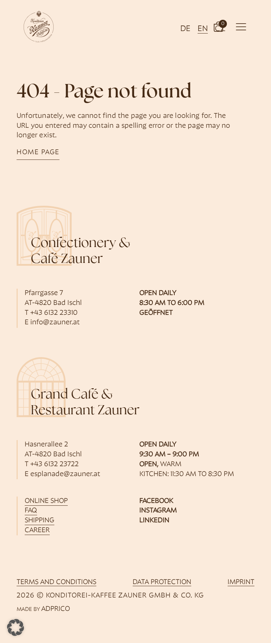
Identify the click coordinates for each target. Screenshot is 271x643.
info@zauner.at (55, 322)
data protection (162, 582)
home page (38, 152)
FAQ (31, 510)
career (37, 530)
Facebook (156, 501)
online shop (46, 501)
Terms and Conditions (56, 582)
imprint (241, 582)
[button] (218, 26)
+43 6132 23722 (54, 464)
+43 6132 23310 (54, 313)
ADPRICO (55, 609)
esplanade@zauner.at (65, 474)
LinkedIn (154, 520)
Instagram (158, 510)
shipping (39, 520)
